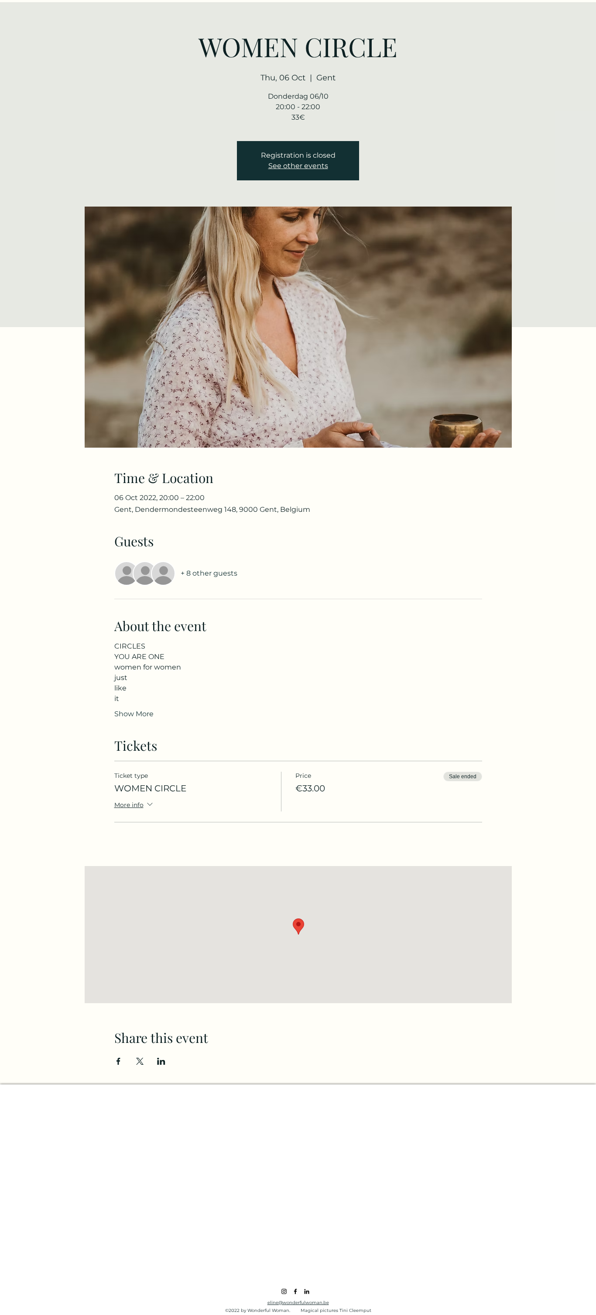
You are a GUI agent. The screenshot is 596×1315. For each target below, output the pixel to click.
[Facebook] (295, 1291)
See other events (298, 166)
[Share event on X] (140, 1061)
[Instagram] (284, 1291)
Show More (134, 714)
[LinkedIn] (306, 1291)
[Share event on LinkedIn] (161, 1061)
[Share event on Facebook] (118, 1061)
